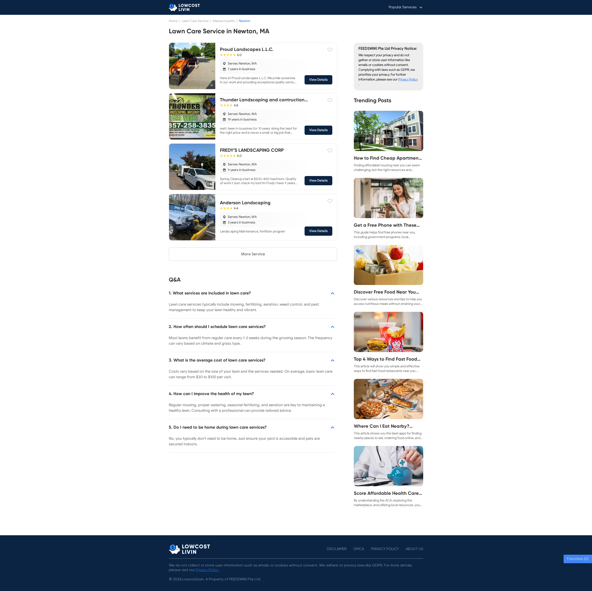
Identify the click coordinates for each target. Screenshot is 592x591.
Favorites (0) (578, 559)
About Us (414, 549)
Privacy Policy (408, 79)
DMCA (359, 549)
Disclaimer (337, 549)
